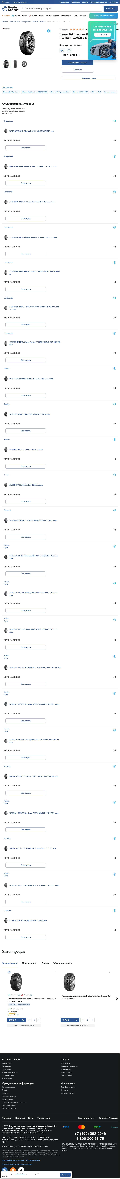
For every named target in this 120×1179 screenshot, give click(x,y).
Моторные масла (62, 963)
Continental (8, 192)
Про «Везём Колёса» (68, 1087)
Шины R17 (96, 92)
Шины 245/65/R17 (80, 92)
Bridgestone (8, 121)
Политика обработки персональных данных (17, 1164)
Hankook (7, 510)
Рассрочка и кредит (9, 1096)
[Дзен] (21, 1170)
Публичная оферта (33, 1160)
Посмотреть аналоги (77, 62)
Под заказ (78, 70)
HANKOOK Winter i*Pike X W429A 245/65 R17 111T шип (33, 520)
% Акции (6, 16)
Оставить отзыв (89, 78)
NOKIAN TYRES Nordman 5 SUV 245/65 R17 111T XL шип (34, 885)
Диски (48, 16)
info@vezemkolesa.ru (11, 1131)
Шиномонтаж (65, 1063)
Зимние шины (21, 16)
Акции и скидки (7, 1099)
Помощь (82, 16)
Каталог (109, 9)
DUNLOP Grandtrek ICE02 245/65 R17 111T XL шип (31, 379)
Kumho (7, 439)
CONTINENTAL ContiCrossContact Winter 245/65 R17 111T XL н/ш (34, 308)
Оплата (85, 2)
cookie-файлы (20, 1174)
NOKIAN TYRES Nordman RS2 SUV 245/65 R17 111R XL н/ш (35, 667)
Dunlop (7, 369)
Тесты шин (43, 1118)
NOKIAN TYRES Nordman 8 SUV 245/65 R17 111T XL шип (34, 704)
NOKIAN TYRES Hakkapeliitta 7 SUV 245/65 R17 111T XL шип (33, 594)
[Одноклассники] (13, 1170)
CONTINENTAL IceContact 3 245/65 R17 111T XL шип (32, 202)
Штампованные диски (9, 1072)
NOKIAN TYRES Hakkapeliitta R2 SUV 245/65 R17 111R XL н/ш (34, 741)
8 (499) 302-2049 (21, 2)
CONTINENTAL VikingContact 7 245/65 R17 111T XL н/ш (33, 237)
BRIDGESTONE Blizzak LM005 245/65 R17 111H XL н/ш (33, 166)
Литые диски (6, 1069)
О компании (64, 2)
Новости (20, 1118)
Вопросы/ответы (108, 1118)
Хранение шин (66, 1069)
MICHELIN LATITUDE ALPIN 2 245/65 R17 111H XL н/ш (33, 776)
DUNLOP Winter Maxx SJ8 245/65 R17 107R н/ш (29, 414)
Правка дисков (66, 1072)
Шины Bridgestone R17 (60, 92)
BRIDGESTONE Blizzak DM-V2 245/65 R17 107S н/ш (31, 131)
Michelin (7, 766)
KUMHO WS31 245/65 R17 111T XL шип (26, 485)
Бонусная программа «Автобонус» (14, 1102)
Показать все (7, 87)
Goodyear (7, 910)
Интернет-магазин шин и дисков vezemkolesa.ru (30, 1126)
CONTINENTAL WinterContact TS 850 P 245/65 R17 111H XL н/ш (34, 343)
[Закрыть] (114, 23)
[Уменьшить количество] (29, 1020)
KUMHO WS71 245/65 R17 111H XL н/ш (26, 449)
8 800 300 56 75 (90, 1138)
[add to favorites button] (56, 972)
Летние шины (38, 16)
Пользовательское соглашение (13, 1160)
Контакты (113, 2)
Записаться (102, 34)
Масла (56, 16)
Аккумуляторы (7, 1078)
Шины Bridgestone (11, 92)
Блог (31, 1118)
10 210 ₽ (12, 1020)
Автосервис (66, 16)
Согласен (65, 1175)
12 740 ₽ (65, 1020)
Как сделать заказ (8, 1087)
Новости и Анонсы (67, 1093)
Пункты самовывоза (98, 2)
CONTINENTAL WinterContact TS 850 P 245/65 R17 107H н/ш (34, 272)
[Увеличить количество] (39, 1020)
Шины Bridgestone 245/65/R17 (34, 92)
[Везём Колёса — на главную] (10, 8)
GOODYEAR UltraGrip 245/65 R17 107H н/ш (28, 921)
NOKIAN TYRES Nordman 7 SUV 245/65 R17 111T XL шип (34, 813)
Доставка (76, 2)
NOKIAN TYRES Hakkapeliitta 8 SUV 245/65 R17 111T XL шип (33, 630)
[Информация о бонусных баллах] (18, 1015)
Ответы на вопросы (9, 1108)
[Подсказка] (19, 995)
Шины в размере (13, 109)
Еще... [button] (76, 16)
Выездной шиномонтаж (69, 1066)
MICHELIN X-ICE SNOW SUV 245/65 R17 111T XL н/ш (32, 848)
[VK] (5, 1170)
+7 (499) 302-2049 (90, 1134)
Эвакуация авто (66, 1075)
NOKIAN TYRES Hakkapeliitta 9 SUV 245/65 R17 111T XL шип (33, 557)
